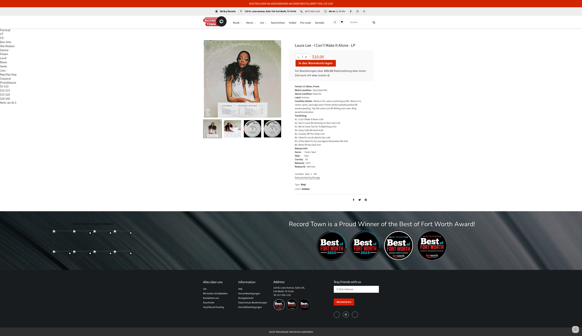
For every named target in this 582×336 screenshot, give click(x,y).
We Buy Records (227, 11)
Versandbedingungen (249, 293)
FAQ (240, 288)
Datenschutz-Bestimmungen (252, 302)
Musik (236, 22)
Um (262, 22)
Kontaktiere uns (211, 297)
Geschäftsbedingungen (250, 307)
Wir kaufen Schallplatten (215, 293)
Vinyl (303, 184)
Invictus (306, 188)
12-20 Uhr (337, 11)
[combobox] (362, 22)
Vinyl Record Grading (213, 307)
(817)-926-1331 (312, 11)
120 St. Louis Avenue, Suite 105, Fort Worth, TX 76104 (270, 11)
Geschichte (208, 302)
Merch (250, 22)
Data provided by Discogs (307, 177)
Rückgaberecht (245, 297)
